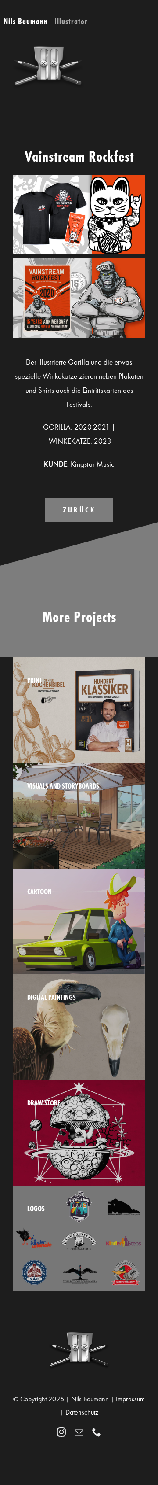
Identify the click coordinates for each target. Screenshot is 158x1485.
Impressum (130, 1399)
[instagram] (61, 1432)
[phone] (96, 1432)
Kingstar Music (92, 464)
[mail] (79, 1432)
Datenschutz (81, 1412)
